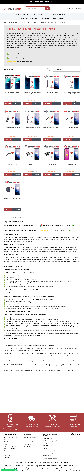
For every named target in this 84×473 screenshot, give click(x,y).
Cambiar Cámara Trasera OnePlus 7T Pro (52, 163)
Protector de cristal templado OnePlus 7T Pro (71, 163)
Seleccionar (66, 70)
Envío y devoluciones (10, 437)
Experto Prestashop (65, 462)
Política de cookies (9, 448)
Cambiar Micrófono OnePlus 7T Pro (52, 93)
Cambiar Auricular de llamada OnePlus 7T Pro (32, 163)
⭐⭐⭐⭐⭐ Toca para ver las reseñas (20, 62)
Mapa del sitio (8, 455)
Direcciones (27, 444)
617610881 (50, 2)
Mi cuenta (27, 435)
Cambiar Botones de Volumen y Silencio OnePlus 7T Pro (51, 128)
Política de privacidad (10, 446)
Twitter (67, 438)
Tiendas (6, 457)
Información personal (30, 437)
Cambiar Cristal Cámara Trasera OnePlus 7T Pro (71, 93)
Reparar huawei (67, 467)
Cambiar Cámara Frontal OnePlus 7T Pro (71, 128)
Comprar (17, 104)
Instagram (78, 440)
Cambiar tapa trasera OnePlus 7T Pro (32, 93)
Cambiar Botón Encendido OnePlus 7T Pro (12, 163)
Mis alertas (27, 446)
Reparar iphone (46, 467)
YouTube (71, 438)
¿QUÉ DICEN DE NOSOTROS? (53, 230)
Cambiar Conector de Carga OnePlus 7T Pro (32, 128)
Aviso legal (7, 440)
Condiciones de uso (10, 442)
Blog (5, 451)
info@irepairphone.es (50, 458)
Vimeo (78, 438)
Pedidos (26, 440)
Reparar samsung (56, 467)
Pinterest (74, 438)
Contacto (7, 453)
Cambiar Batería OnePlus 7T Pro (12, 198)
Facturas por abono (30, 442)
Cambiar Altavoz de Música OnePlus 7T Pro (12, 128)
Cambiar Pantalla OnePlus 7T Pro (12, 93)
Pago (5, 444)
